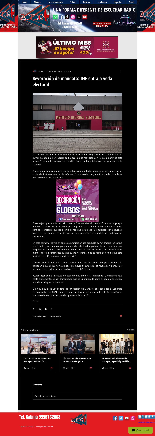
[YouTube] (84, 17)
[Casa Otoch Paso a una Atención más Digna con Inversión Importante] (38, 344)
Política (35, 301)
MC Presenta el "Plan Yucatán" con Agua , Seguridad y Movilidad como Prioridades (116, 360)
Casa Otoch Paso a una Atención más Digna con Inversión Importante (37, 360)
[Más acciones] (120, 71)
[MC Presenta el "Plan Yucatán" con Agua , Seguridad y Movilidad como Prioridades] (116, 344)
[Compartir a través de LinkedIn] (45, 309)
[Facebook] (61, 17)
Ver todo (130, 330)
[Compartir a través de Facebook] (34, 309)
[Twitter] (121, 418)
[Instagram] (73, 17)
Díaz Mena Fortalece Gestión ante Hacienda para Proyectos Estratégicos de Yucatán (77, 360)
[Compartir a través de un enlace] (51, 309)
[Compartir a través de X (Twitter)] (40, 309)
